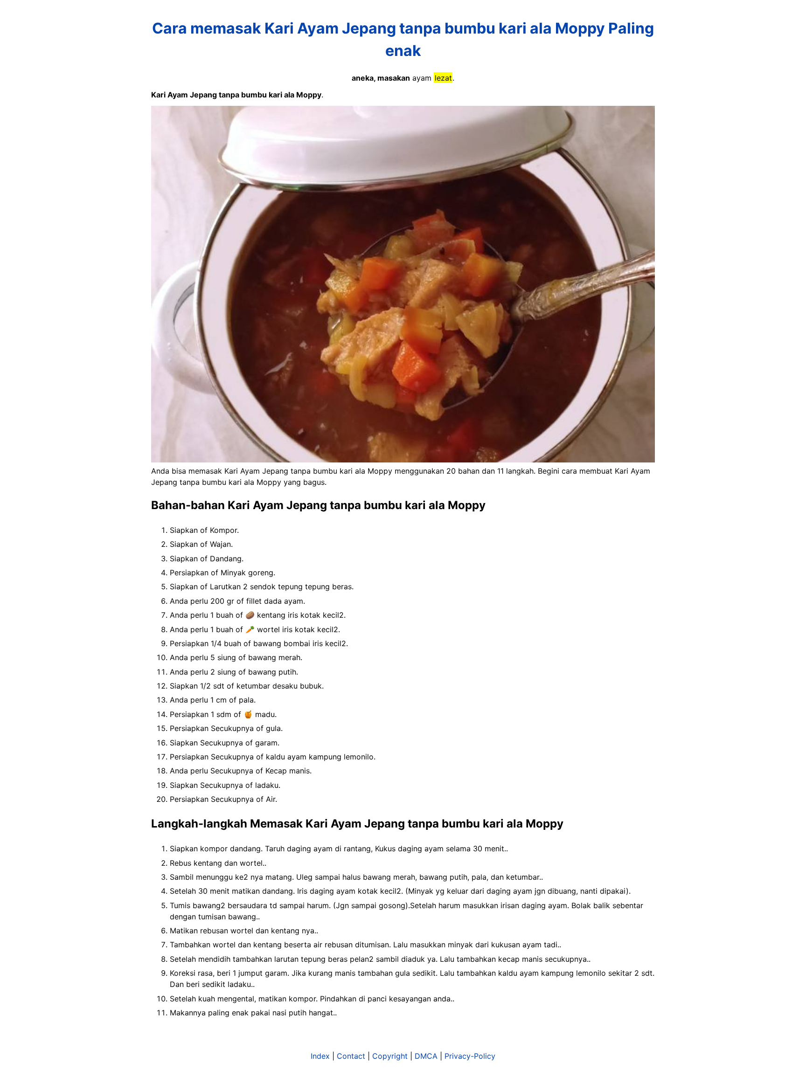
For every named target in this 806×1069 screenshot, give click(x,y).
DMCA (426, 1056)
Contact (351, 1056)
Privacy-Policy (470, 1056)
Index (320, 1056)
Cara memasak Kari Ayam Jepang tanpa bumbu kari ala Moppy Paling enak (403, 39)
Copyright (390, 1056)
